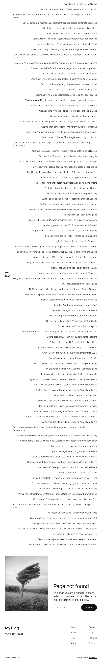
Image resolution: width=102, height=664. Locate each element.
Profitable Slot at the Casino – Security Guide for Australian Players (65, 384)
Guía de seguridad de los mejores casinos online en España (69, 198)
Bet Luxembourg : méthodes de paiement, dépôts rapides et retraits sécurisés (60, 22)
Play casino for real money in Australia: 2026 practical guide (69, 374)
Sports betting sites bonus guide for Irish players (74, 451)
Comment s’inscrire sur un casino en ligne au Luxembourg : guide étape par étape (58, 161)
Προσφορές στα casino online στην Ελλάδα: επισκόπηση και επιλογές (64, 523)
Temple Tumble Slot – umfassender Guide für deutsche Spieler (60, 477)
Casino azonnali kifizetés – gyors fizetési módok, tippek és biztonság (65, 38)
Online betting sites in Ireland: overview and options (72, 315)
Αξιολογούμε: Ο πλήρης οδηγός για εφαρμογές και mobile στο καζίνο (65, 499)
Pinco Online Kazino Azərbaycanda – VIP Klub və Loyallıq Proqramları (65, 363)
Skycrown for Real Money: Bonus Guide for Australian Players (68, 421)
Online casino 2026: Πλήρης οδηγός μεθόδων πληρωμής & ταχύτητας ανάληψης (59, 331)
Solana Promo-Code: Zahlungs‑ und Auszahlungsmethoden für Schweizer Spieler (58, 440)
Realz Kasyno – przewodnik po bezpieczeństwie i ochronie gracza (66, 400)
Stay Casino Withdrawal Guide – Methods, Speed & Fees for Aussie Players (62, 462)
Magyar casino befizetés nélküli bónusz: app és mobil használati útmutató (62, 262)
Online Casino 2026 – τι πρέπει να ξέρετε (77, 326)
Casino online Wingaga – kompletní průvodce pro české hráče (68, 110)
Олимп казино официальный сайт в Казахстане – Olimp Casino (67, 539)
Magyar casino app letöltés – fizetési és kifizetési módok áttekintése (65, 257)
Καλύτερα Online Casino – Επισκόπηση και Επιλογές (72, 512)
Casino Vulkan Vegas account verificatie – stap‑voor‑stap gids (68, 156)
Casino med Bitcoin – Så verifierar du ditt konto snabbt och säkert (66, 44)
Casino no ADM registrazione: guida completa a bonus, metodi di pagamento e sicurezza (55, 62)
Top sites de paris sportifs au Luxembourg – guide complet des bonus (64, 483)
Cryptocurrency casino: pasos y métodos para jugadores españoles (65, 166)
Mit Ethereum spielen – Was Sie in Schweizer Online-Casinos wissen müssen (61, 294)
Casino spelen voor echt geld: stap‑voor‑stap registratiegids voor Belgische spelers (57, 121)
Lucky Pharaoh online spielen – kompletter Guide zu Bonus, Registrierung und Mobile (57, 251)
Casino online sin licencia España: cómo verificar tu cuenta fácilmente (64, 105)
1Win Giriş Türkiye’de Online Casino (80, 3)
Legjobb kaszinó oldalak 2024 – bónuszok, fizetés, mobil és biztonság (64, 230)
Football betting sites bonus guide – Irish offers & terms (71, 188)
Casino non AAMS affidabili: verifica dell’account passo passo (68, 73)
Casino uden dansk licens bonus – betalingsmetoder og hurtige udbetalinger (61, 131)
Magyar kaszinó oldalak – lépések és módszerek (35, 278)
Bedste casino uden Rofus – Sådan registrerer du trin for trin (68, 9)
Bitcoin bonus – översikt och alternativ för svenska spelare (69, 28)
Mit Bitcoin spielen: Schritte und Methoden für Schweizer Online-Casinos (62, 289)
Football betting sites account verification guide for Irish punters (66, 182)
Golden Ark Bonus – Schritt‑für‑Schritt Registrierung (72, 193)
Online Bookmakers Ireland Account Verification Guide (71, 321)
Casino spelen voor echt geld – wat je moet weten (73, 116)
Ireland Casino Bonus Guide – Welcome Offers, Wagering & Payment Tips (63, 209)
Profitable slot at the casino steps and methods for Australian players (64, 390)
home (94, 204)
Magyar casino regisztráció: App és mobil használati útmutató (68, 273)
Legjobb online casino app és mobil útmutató (76, 241)
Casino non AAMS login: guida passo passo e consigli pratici (69, 84)
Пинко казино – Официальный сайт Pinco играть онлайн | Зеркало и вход (62, 544)
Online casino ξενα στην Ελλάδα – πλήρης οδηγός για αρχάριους (67, 347)
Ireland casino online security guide (80, 214)
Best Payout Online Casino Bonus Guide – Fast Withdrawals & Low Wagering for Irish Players (52, 16)
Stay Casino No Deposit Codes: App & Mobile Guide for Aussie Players (64, 456)
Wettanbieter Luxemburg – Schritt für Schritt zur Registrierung (67, 488)
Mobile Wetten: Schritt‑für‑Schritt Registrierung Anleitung (69, 299)
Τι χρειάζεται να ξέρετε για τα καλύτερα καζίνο (75, 534)
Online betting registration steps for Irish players (74, 310)
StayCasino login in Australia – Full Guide (78, 472)
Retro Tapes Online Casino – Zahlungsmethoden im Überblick (68, 405)
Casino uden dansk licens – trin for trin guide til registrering (69, 126)
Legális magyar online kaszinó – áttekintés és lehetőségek (69, 225)
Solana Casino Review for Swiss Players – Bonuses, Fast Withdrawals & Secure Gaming (56, 435)
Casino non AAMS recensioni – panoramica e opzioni (72, 89)
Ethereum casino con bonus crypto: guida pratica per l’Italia (69, 177)
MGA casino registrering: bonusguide (79, 283)
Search (89, 607)
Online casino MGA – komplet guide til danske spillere (72, 336)
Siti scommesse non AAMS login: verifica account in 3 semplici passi (65, 411)
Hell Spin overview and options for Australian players (64, 204)
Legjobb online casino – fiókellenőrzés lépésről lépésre (71, 235)
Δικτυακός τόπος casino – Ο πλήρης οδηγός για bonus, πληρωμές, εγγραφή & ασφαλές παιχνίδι (53, 506)
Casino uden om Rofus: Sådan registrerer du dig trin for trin (69, 137)
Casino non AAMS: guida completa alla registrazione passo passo (66, 94)
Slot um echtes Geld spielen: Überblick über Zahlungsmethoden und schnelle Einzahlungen (49, 429)
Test (95, 477)
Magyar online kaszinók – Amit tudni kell (78, 278)
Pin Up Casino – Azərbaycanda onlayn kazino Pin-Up (73, 358)
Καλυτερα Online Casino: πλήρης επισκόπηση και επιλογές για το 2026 (63, 518)
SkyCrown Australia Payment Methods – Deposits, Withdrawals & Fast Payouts (60, 416)
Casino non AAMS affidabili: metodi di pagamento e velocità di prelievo (64, 68)
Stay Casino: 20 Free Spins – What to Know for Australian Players (67, 467)
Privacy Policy (90, 379)
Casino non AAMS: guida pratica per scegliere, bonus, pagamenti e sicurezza (61, 100)
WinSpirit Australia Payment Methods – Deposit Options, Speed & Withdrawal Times (57, 493)
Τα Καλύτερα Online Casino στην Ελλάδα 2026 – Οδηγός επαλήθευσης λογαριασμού (57, 528)
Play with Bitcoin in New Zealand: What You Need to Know (55, 379)
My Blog (7, 274)
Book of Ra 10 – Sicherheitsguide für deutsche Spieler (72, 33)
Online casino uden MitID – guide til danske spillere (73, 342)
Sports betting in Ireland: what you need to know (74, 446)
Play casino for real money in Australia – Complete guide (71, 368)
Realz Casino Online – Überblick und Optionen (75, 395)
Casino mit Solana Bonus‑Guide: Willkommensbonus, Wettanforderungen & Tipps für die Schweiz (54, 56)
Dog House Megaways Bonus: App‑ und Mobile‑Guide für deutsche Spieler (62, 172)
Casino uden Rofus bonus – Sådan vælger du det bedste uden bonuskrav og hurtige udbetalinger (52, 144)
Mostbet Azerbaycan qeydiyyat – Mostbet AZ (75, 305)
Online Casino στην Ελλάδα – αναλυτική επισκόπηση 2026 (69, 352)
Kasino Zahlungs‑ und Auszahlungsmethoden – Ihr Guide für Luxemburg (63, 219)
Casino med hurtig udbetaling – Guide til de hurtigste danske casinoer (64, 49)
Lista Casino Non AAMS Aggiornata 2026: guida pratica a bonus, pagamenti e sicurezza (56, 246)
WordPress (93, 657)
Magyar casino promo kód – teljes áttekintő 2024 (74, 267)
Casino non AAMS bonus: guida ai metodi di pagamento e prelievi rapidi (63, 78)
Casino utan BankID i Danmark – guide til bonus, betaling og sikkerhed (64, 150)
